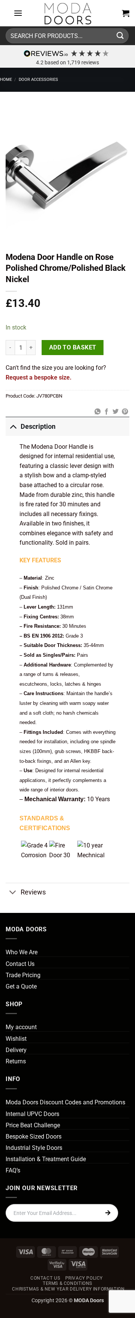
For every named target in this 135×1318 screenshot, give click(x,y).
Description (38, 426)
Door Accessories (38, 79)
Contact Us (20, 963)
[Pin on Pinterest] (125, 411)
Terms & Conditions (67, 1283)
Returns (16, 1061)
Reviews (33, 892)
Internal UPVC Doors (32, 1114)
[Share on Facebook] (107, 411)
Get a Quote (21, 986)
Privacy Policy (84, 1278)
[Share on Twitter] (115, 411)
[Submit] (120, 35)
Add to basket (72, 347)
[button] (18, 13)
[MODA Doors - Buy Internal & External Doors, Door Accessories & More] (67, 13)
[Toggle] (13, 426)
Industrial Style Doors (34, 1147)
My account (21, 1027)
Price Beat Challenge (33, 1125)
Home (6, 79)
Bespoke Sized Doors (34, 1136)
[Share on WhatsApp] (97, 411)
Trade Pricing (23, 975)
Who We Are (22, 952)
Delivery (16, 1050)
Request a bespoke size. (39, 377)
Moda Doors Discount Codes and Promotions (65, 1102)
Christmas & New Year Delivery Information (68, 1289)
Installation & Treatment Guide (46, 1159)
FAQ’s (13, 1170)
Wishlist (16, 1038)
